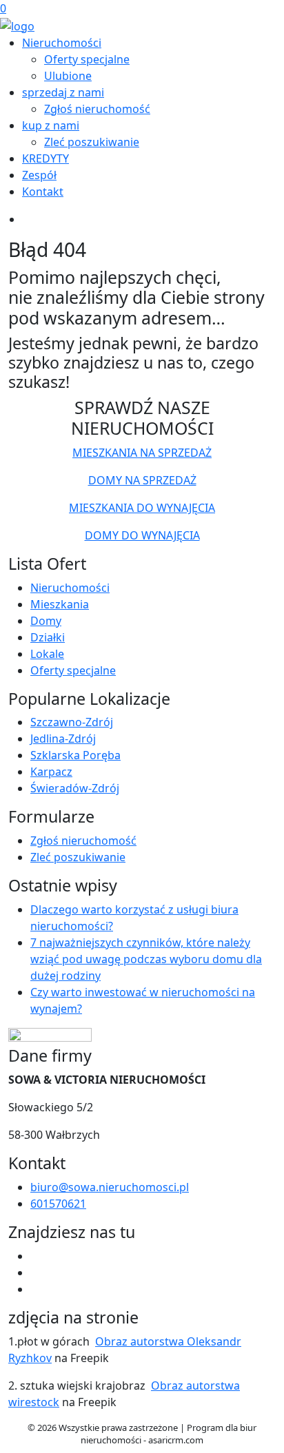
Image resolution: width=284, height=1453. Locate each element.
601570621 (58, 1203)
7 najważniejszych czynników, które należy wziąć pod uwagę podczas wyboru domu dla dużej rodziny (146, 959)
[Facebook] (35, 1256)
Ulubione (68, 75)
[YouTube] (35, 1272)
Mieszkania (59, 604)
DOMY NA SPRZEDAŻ (142, 480)
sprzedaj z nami (63, 92)
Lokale (47, 653)
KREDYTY (45, 158)
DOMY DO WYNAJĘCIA (142, 535)
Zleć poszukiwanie (91, 142)
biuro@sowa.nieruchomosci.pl (109, 1187)
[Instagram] (35, 1289)
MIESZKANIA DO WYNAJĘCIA (142, 507)
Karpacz (51, 771)
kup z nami (50, 125)
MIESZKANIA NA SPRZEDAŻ (142, 452)
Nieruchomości (61, 42)
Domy (45, 620)
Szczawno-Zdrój (71, 722)
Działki (47, 637)
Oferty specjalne (87, 59)
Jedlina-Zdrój (63, 738)
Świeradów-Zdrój (74, 788)
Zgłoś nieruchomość (97, 108)
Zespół (39, 175)
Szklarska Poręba (75, 755)
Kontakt (42, 191)
